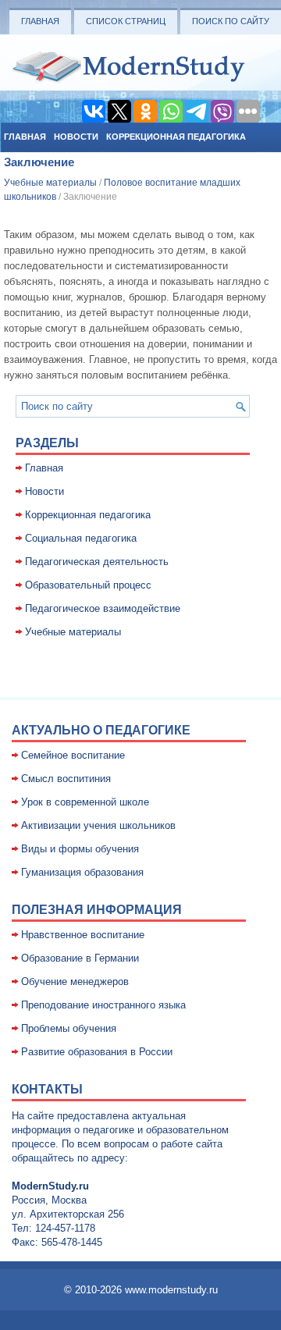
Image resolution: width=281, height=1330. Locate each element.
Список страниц (125, 21)
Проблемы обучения (68, 1028)
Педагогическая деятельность (97, 561)
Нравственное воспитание (82, 935)
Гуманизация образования (82, 872)
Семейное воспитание (73, 755)
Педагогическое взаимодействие (102, 608)
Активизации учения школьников (98, 825)
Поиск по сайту (230, 21)
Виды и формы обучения (80, 849)
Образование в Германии (80, 958)
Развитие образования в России (97, 1052)
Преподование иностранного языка (103, 1005)
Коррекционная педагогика (176, 136)
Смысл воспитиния (66, 778)
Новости (76, 136)
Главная (40, 21)
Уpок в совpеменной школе (85, 802)
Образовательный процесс (88, 585)
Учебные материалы (50, 182)
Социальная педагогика (81, 538)
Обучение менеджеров (75, 981)
